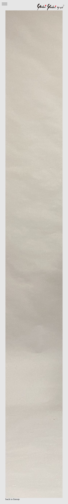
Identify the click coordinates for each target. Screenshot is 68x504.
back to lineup (12, 499)
